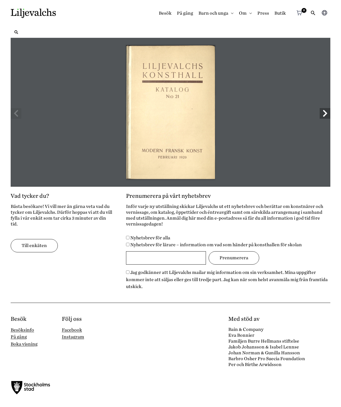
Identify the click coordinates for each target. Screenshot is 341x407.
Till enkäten (34, 245)
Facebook (72, 329)
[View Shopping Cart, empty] (299, 13)
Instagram (73, 336)
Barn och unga (213, 13)
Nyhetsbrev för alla (149, 237)
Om (243, 13)
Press (263, 13)
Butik (280, 13)
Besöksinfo (22, 329)
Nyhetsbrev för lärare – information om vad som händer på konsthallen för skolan (215, 244)
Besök (165, 13)
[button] (313, 13)
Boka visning (24, 344)
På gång (185, 13)
